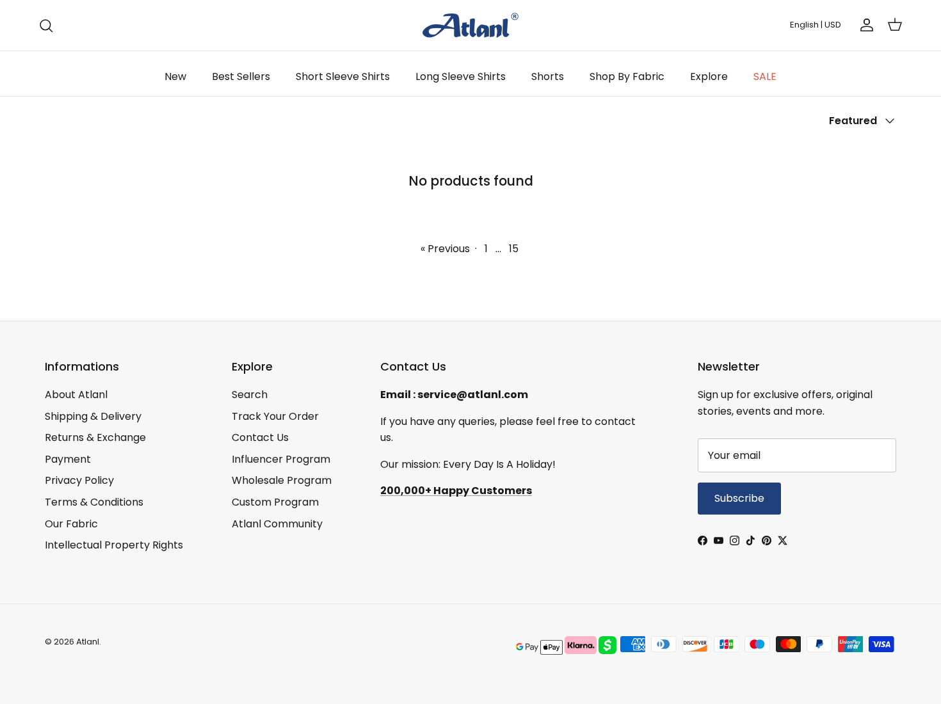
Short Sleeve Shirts (343, 76)
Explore (709, 76)
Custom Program (275, 502)
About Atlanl (76, 394)
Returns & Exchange (95, 437)
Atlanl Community (277, 523)
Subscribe (739, 498)
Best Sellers (241, 76)
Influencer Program (281, 459)
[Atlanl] (470, 25)
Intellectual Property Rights (114, 545)
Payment (68, 459)
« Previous (445, 248)
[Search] (46, 25)
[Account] (864, 25)
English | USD (815, 25)
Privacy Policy (79, 480)
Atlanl (87, 642)
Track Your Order (275, 416)
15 (514, 248)
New (175, 76)
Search (250, 394)
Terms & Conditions (94, 502)
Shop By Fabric (627, 76)
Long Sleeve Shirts (460, 76)
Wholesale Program (282, 480)
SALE (764, 76)
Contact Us (260, 437)
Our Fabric (71, 523)
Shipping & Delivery (93, 416)
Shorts (547, 76)
